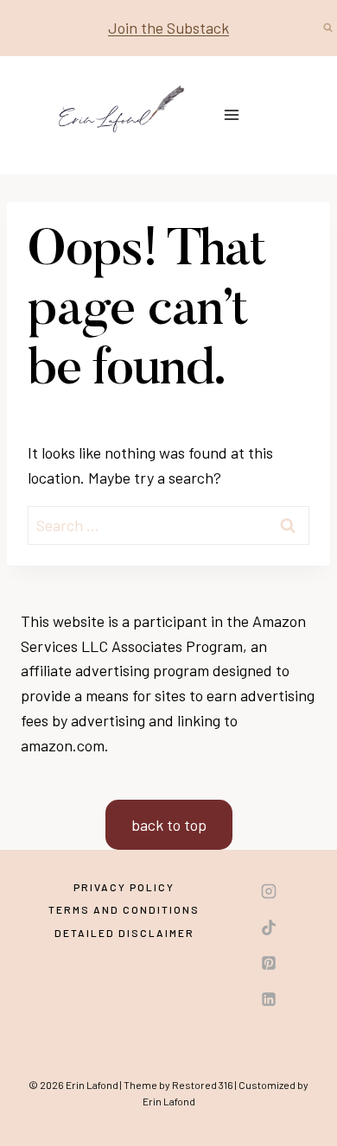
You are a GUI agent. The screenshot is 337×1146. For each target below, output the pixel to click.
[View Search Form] (327, 27)
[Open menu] (232, 115)
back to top (169, 824)
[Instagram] (268, 891)
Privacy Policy (124, 887)
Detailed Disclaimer (124, 933)
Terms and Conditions (124, 909)
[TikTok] (268, 927)
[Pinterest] (268, 962)
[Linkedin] (268, 999)
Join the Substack (168, 27)
